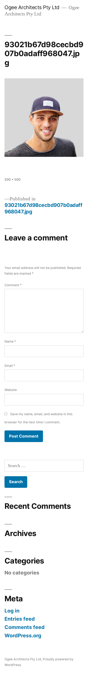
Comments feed (25, 627)
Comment (13, 285)
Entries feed (20, 619)
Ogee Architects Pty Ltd (32, 7)
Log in (12, 611)
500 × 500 (12, 179)
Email (10, 366)
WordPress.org (23, 635)
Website (11, 390)
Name (10, 341)
